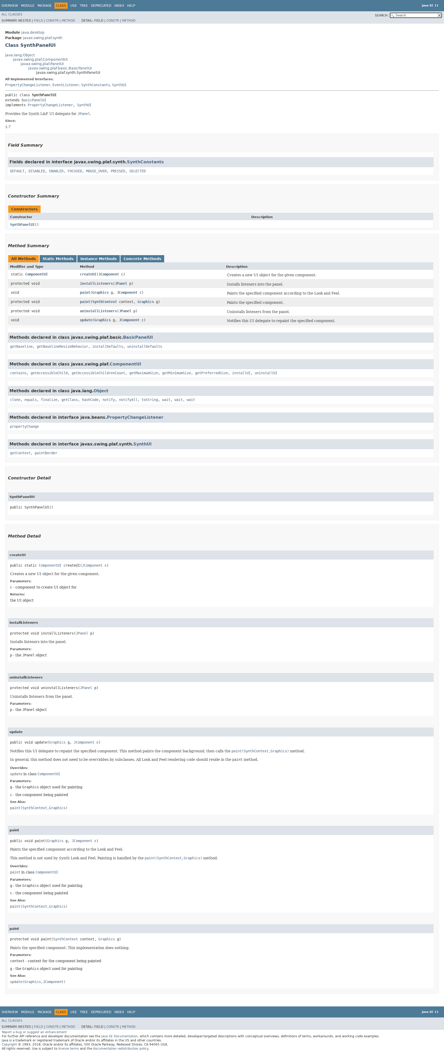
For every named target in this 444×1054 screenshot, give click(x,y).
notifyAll (128, 400)
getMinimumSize (176, 373)
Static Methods (58, 259)
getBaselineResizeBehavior (62, 346)
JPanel (121, 283)
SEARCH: (381, 15)
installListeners (96, 283)
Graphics (100, 292)
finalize (49, 400)
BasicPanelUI (34, 100)
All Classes (12, 14)
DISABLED (37, 171)
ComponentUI (36, 274)
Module (27, 5)
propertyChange (24, 426)
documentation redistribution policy (120, 1048)
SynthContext (104, 302)
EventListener (65, 85)
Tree (84, 5)
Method (68, 20)
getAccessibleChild (49, 373)
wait (166, 400)
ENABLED (56, 171)
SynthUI (119, 85)
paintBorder (46, 453)
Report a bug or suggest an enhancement (34, 1032)
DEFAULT (17, 171)
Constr (52, 20)
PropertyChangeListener (27, 85)
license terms (68, 1048)
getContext (20, 453)
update (86, 320)
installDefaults (107, 346)
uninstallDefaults (144, 346)
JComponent (108, 274)
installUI (241, 373)
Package (45, 5)
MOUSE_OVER (96, 171)
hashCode (90, 400)
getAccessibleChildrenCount (98, 373)
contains (18, 373)
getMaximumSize (143, 373)
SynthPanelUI (22, 224)
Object (101, 390)
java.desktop (32, 32)
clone (15, 400)
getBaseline (21, 346)
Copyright (9, 1044)
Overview (10, 5)
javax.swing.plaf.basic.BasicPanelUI (60, 68)
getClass (69, 400)
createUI (88, 274)
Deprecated (101, 5)
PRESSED (118, 171)
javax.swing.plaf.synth (42, 38)
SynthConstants (95, 85)
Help (131, 5)
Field (38, 20)
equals (30, 400)
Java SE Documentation (119, 1036)
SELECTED (137, 171)
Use (73, 5)
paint (85, 292)
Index (119, 5)
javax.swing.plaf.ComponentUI (40, 59)
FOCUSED (75, 171)
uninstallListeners (98, 311)
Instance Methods (98, 259)
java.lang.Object (20, 55)
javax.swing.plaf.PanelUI (42, 64)
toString (150, 400)
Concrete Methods (142, 259)
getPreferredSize (211, 373)
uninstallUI (266, 373)
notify (109, 400)
